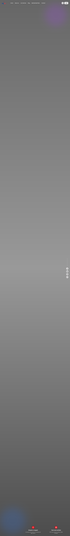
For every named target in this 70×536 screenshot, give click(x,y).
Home (11, 3)
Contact (43, 3)
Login (66, 3)
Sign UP (14, 270)
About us (17, 3)
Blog (29, 3)
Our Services (23, 3)
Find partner (6, 270)
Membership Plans (36, 3)
